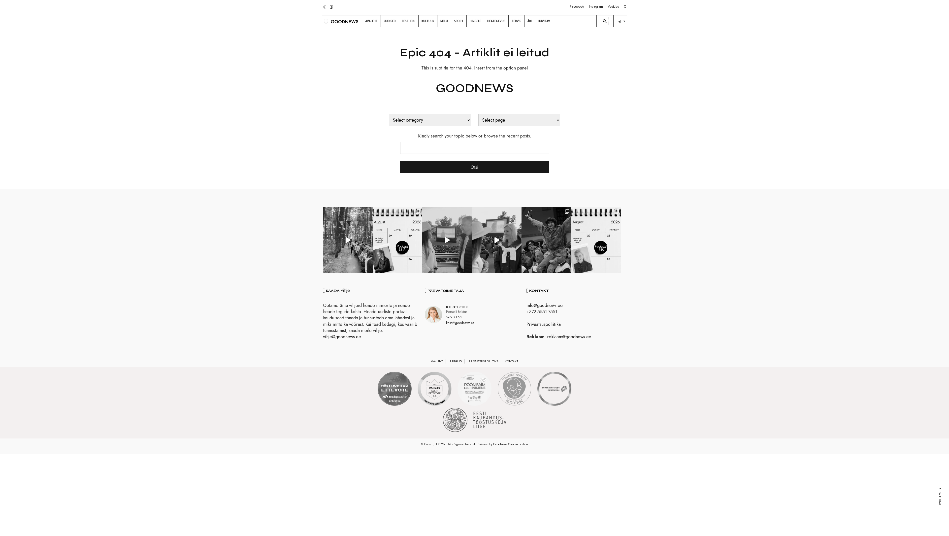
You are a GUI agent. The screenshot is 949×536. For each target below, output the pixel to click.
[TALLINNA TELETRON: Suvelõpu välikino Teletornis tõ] (497, 240)
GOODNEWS (474, 88)
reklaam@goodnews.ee (569, 337)
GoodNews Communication (510, 444)
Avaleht (437, 361)
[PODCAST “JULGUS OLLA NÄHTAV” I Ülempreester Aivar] (596, 240)
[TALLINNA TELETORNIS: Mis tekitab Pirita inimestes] (447, 240)
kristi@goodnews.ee (460, 322)
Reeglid (456, 361)
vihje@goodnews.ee (342, 337)
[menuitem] (371, 21)
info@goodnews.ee (544, 305)
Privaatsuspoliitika (543, 324)
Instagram (596, 6)
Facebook (577, 6)
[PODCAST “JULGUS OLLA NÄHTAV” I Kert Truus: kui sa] (397, 240)
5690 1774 (454, 317)
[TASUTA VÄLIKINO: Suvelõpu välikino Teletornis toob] (546, 240)
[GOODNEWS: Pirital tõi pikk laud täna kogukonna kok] (348, 240)
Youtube (613, 6)
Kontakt (511, 361)
